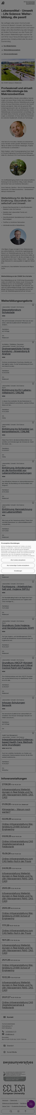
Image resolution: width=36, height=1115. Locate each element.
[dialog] (18, 557)
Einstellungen (18, 571)
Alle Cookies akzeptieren (18, 560)
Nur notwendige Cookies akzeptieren (18, 565)
